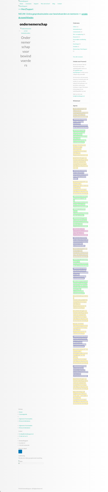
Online (74, 26)
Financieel (75, 37)
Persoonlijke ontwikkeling (79, 39)
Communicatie (76, 31)
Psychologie (76, 44)
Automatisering (77, 29)
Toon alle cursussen (78, 56)
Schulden (75, 46)
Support (36, 3)
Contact (60, 3)
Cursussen (28, 3)
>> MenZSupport (25, 9)
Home (21, 3)
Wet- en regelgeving (78, 34)
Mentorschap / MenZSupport (80, 49)
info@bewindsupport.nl (79, 96)
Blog (53, 3)
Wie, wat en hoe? (45, 3)
